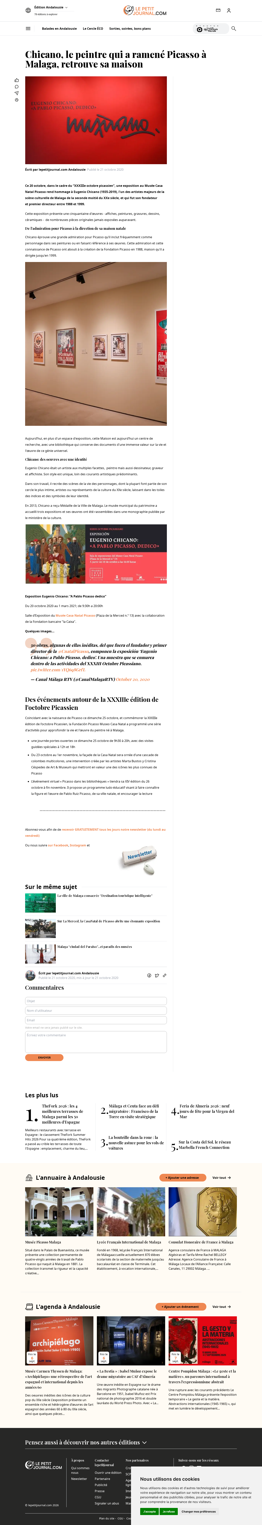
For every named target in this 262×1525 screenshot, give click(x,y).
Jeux (129, 1497)
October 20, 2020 (132, 679)
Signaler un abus (107, 1503)
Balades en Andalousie (59, 28)
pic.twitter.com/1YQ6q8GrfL (57, 669)
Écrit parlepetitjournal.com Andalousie (55, 169)
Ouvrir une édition (108, 1473)
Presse (100, 1491)
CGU (98, 1497)
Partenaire (102, 1479)
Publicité (101, 1485)
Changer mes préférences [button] (199, 1511)
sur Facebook (58, 845)
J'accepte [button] (149, 1511)
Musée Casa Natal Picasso (75, 615)
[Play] (224, 28)
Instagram (78, 845)
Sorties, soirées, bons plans (130, 28)
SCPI (129, 1474)
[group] (224, 27)
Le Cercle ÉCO (93, 28)
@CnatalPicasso (73, 651)
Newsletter (79, 1479)
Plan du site (107, 1518)
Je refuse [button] (169, 1511)
